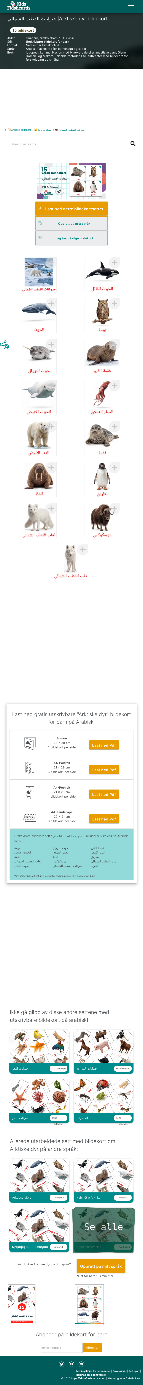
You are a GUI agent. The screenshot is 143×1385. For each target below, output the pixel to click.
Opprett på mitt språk (74, 223)
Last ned (104, 745)
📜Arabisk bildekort (19, 129)
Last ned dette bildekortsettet (74, 209)
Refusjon (134, 1371)
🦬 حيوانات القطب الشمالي (70, 129)
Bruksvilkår (119, 1371)
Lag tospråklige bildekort (74, 238)
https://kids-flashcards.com (87, 1378)
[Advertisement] (71, 95)
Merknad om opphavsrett (91, 1374)
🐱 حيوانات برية (43, 129)
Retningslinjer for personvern (93, 1371)
